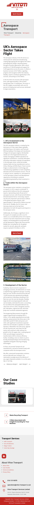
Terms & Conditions (8, 470)
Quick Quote (17, 14)
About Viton (6, 465)
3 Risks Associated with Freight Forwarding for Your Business (19, 421)
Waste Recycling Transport (19, 415)
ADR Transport (8, 441)
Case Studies (6, 468)
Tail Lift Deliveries (9, 443)
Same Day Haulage (9, 448)
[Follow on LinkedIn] (4, 456)
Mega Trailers (8, 446)
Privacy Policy (6, 472)
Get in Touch (17, 233)
